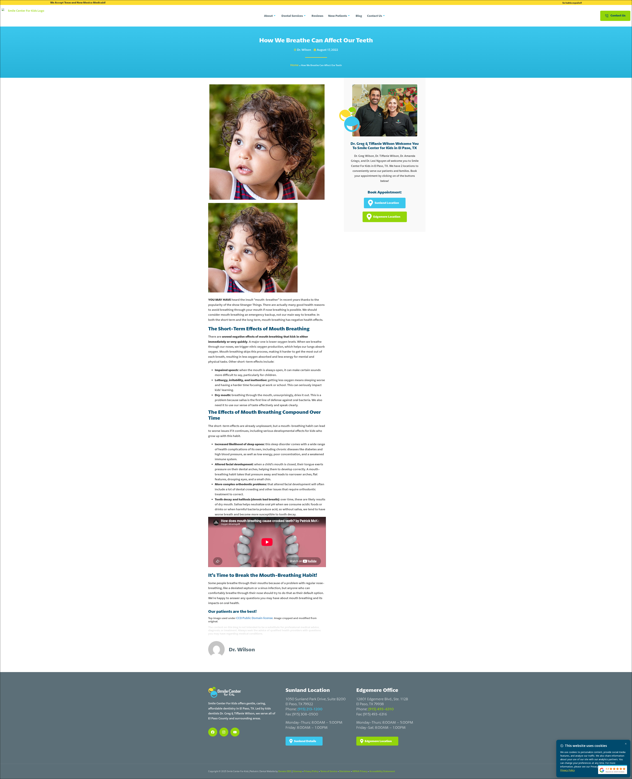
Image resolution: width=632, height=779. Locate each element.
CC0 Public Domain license (254, 618)
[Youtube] (234, 732)
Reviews (317, 16)
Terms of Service (328, 771)
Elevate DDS (284, 771)
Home (294, 65)
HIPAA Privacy (360, 771)
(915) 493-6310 (381, 709)
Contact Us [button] (617, 15)
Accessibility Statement (382, 771)
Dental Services (292, 16)
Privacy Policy (311, 771)
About (268, 16)
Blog (359, 16)
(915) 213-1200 (310, 709)
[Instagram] (223, 732)
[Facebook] (212, 732)
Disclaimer (345, 771)
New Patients (337, 16)
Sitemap (297, 771)
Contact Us (374, 16)
